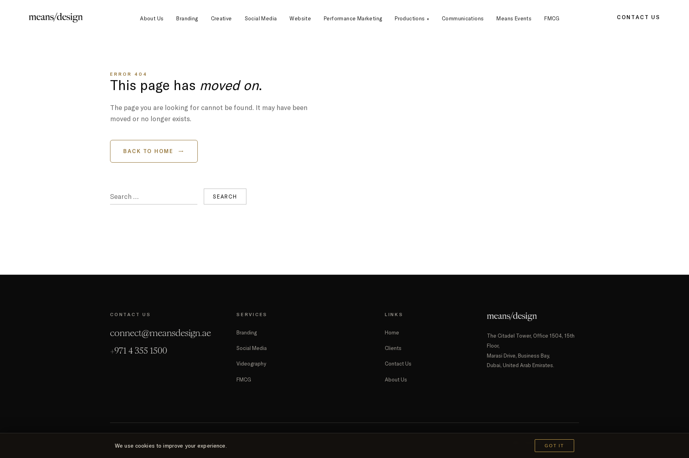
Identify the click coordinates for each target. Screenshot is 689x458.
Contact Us (638, 17)
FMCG (552, 18)
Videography (251, 363)
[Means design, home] (56, 17)
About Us (151, 18)
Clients (393, 348)
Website (300, 18)
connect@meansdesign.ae (160, 333)
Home (392, 332)
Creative (221, 18)
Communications (463, 18)
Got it (554, 445)
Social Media (261, 18)
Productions (412, 18)
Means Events (514, 18)
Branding (187, 18)
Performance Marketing (353, 18)
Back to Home (154, 151)
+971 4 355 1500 (138, 350)
